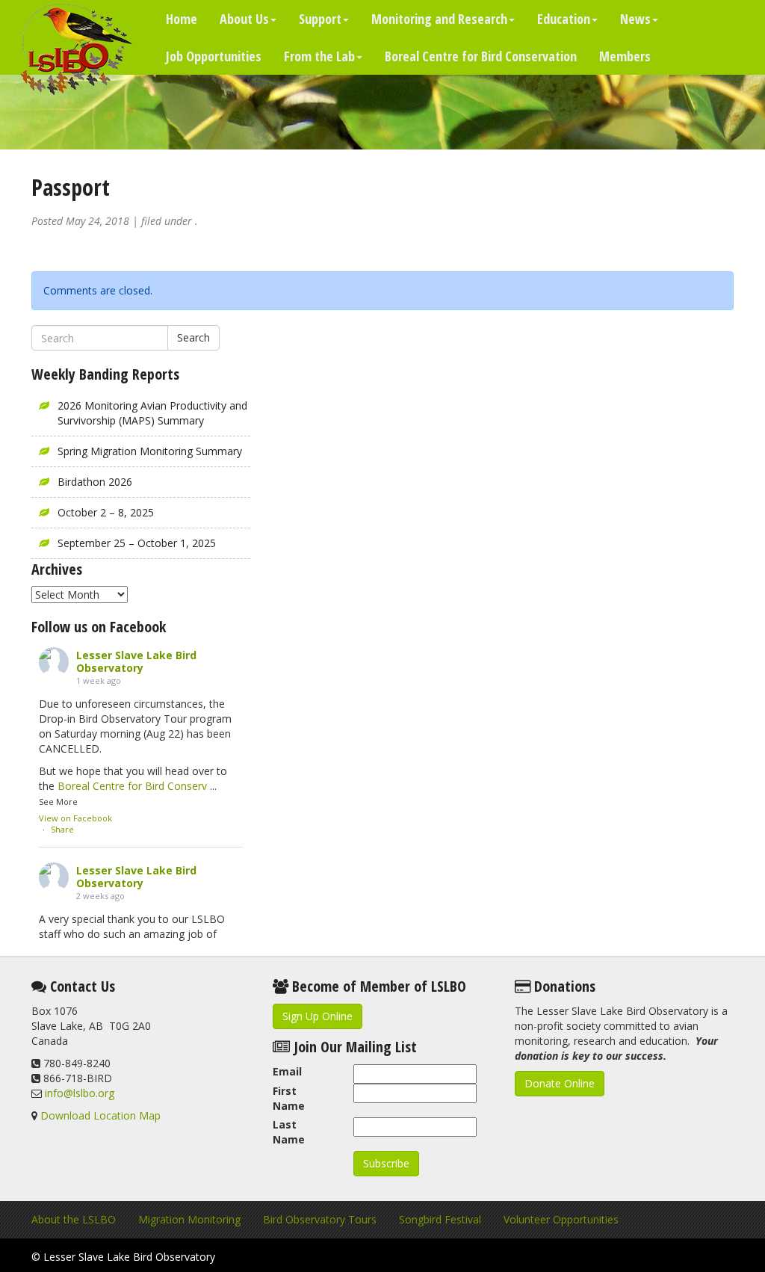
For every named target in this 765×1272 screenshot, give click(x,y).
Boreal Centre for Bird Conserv (132, 786)
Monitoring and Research (439, 19)
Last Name (289, 1131)
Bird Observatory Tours (320, 1219)
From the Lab (319, 56)
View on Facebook (75, 818)
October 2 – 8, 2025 (106, 512)
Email (287, 1071)
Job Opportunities (213, 56)
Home (181, 19)
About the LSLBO (73, 1219)
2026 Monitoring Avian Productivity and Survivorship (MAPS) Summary (152, 412)
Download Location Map (100, 1115)
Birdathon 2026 (95, 482)
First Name (289, 1098)
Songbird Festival (440, 1219)
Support (320, 19)
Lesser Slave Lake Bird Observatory (136, 661)
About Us (244, 19)
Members (625, 56)
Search (193, 337)
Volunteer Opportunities (561, 1219)
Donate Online (559, 1083)
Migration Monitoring (189, 1219)
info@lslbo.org (79, 1093)
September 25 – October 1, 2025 (137, 543)
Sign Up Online (317, 1016)
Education (563, 19)
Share (62, 829)
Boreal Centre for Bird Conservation (481, 56)
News (635, 19)
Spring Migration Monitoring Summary (150, 451)
